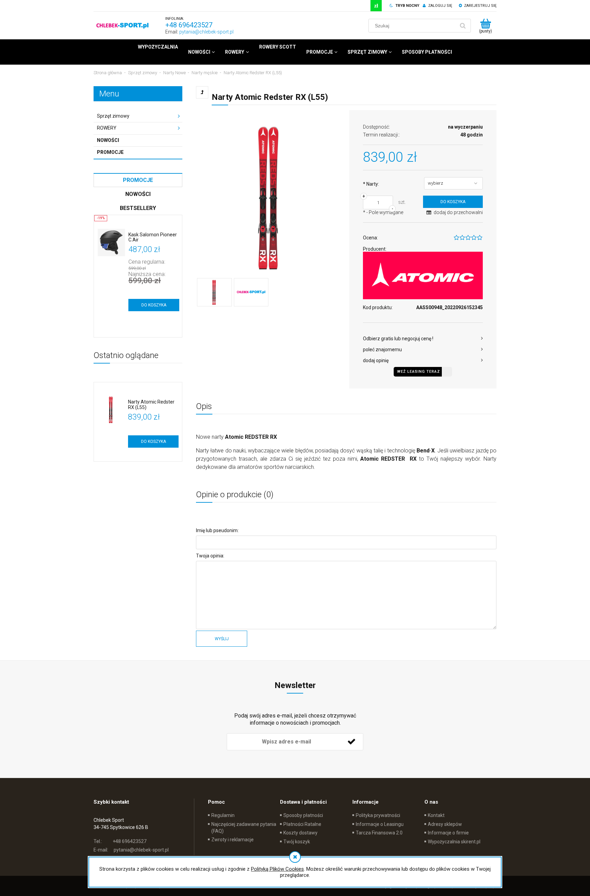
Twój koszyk (296, 841)
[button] (423, 338)
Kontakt (436, 815)
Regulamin (223, 815)
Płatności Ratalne (302, 824)
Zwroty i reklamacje (232, 839)
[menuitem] (158, 46)
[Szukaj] (462, 25)
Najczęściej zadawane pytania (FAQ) (243, 827)
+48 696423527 (188, 25)
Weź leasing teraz (418, 371)
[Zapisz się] (351, 741)
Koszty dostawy (300, 832)
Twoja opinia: (210, 555)
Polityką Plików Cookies (277, 869)
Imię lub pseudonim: (217, 530)
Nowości (108, 140)
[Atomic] (423, 275)
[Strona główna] (123, 25)
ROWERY (106, 128)
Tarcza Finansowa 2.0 (379, 832)
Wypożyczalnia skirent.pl (454, 841)
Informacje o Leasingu (380, 824)
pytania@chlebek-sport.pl (206, 32)
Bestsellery (138, 208)
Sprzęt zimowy (113, 116)
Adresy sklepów (445, 824)
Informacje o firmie (448, 832)
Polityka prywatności (378, 815)
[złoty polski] (376, 5)
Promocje (110, 152)
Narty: (371, 184)
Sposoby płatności (303, 815)
